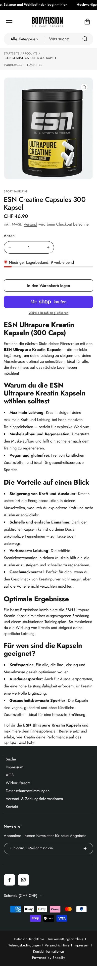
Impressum (82, 945)
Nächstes (34, 65)
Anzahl (9, 235)
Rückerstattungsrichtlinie (65, 939)
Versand (30, 224)
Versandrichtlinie (57, 945)
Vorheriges (13, 65)
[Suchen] (84, 38)
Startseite (11, 53)
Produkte (30, 53)
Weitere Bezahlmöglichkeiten (49, 313)
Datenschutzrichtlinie (29, 939)
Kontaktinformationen (48, 951)
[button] (9, 21)
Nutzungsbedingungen (24, 945)
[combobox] (69, 39)
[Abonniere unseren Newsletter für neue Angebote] (85, 848)
